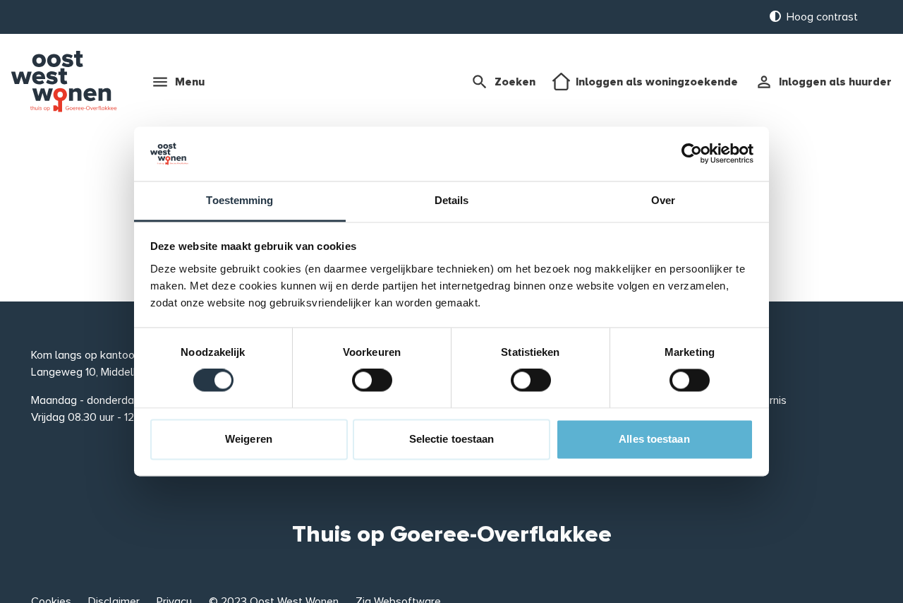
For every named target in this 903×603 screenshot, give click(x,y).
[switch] (372, 380)
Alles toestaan (654, 439)
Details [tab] (452, 200)
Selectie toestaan (452, 439)
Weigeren (248, 439)
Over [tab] (663, 200)
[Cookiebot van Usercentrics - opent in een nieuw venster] (691, 154)
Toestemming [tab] (239, 200)
